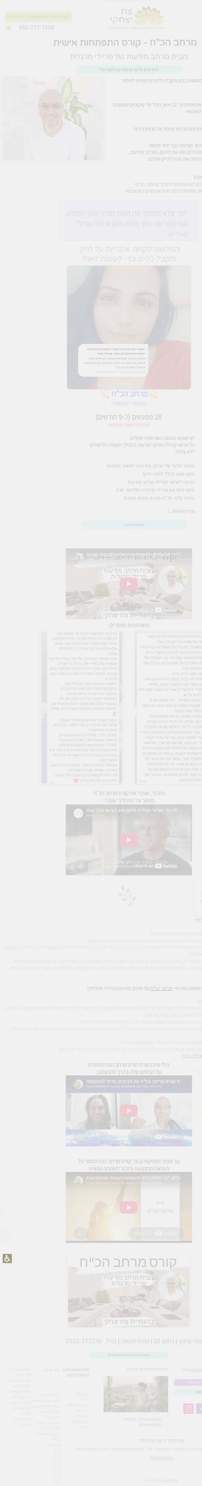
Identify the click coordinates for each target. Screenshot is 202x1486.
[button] (120, 785)
